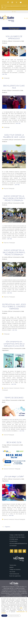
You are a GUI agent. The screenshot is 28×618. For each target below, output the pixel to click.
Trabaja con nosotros (14, 569)
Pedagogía (6, 78)
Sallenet (11, 567)
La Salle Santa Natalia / (17, 596)
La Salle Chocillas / (20, 586)
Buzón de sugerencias (15, 576)
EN (2, 6)
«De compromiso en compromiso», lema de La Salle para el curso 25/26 (14, 343)
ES (2, 7)
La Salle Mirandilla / (16, 593)
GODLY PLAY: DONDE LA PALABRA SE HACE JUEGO (14, 136)
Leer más (4, 74)
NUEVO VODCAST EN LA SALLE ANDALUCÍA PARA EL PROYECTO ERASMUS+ (14, 198)
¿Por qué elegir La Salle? (14, 476)
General (11, 388)
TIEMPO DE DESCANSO (14, 397)
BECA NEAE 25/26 (14, 442)
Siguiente (8, 526)
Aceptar (4, 615)
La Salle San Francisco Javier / (9, 591)
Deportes (6, 242)
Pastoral (6, 188)
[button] (25, 18)
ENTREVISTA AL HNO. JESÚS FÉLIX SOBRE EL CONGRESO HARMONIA (14, 306)
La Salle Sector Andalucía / (8, 586)
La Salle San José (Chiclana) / (14, 594)
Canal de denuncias (14, 573)
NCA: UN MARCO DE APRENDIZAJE (14, 37)
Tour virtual (12, 571)
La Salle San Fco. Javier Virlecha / (17, 590)
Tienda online (12, 565)
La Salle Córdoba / (6, 596)
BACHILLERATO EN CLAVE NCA (14, 87)
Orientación (16, 388)
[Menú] (27, 18)
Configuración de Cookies (14, 615)
